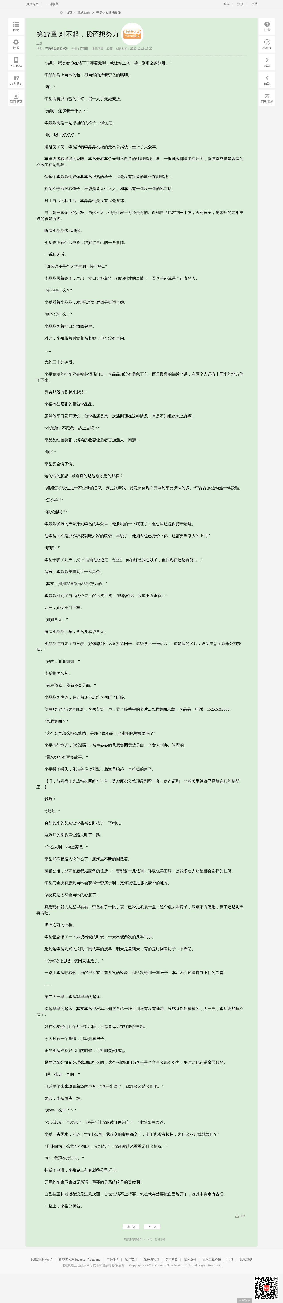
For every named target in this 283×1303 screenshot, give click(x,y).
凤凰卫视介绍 (212, 1259)
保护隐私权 (151, 1259)
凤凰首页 (32, 4)
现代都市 (84, 12)
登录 (227, 4)
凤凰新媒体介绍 (42, 1259)
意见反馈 (190, 1259)
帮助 (254, 4)
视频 (230, 1259)
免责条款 (171, 1259)
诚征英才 (131, 1259)
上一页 (131, 1226)
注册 (240, 4)
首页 (69, 12)
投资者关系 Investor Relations (79, 1259)
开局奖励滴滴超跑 (108, 12)
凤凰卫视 (246, 1259)
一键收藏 (52, 4)
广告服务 (113, 1259)
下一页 (152, 1226)
